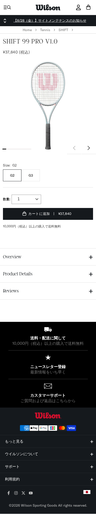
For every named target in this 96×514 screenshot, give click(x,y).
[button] (89, 148)
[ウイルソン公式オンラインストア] (48, 415)
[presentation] (48, 106)
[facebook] (9, 493)
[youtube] (31, 493)
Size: (10, 165)
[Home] (48, 7)
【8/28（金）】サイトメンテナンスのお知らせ (50, 20)
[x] (23, 493)
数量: (6, 199)
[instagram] (16, 493)
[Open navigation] (7, 7)
